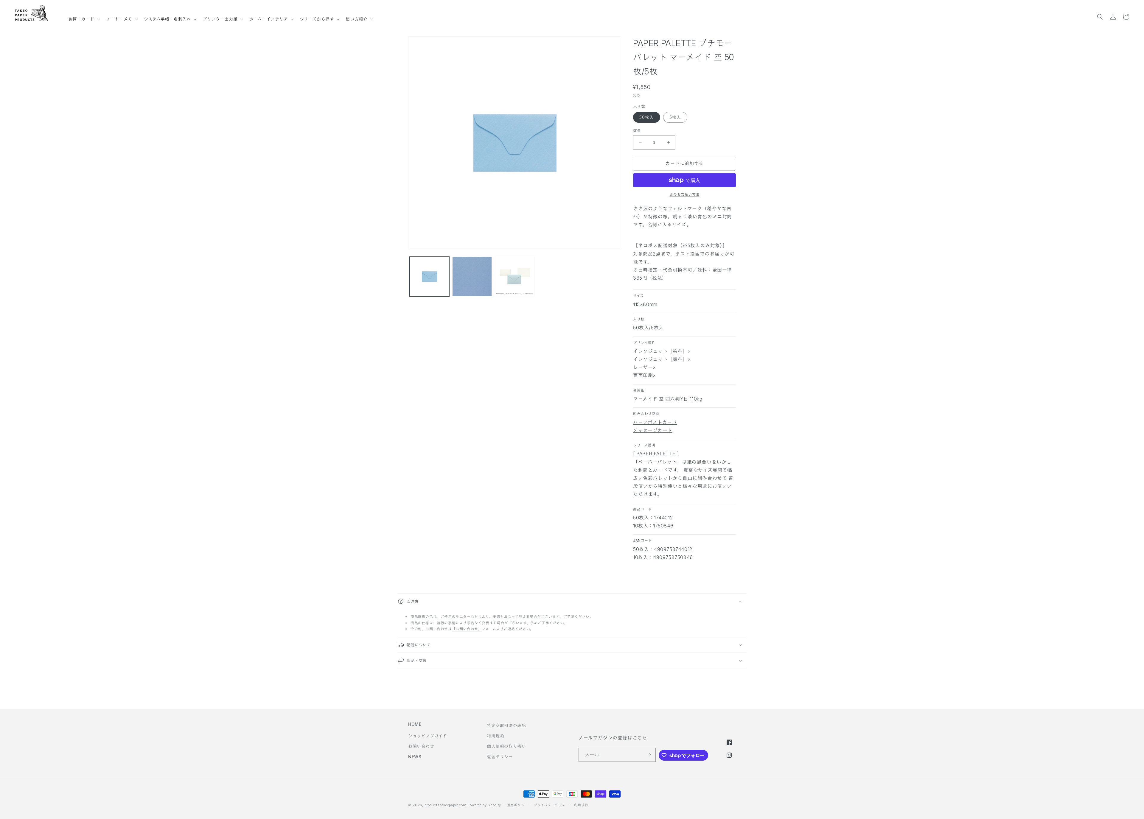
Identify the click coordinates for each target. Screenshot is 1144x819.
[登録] (648, 755)
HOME (414, 724)
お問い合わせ (421, 746)
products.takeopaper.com (446, 805)
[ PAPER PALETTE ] (656, 454)
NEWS (414, 756)
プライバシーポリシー (551, 805)
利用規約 (495, 735)
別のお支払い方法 (685, 194)
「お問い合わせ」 (467, 629)
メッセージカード (652, 430)
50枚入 (646, 117)
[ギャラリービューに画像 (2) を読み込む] (472, 276)
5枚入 (675, 117)
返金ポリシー (500, 756)
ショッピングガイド (427, 735)
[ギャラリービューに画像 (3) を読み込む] (514, 276)
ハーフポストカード (655, 422)
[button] (84, 16)
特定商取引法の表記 (506, 725)
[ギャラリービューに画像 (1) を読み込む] (429, 276)
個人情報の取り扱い (506, 746)
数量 (637, 130)
